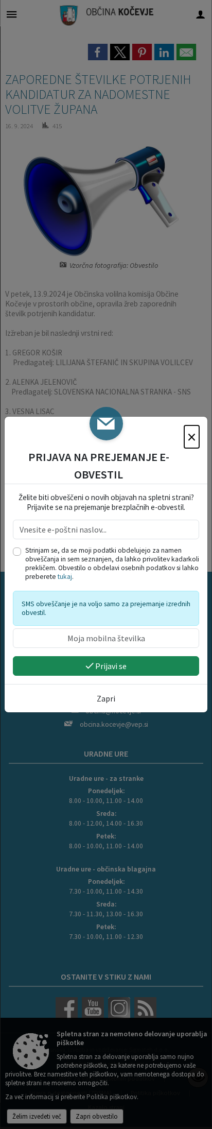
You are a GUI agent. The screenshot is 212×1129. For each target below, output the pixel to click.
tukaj (65, 576)
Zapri (106, 698)
